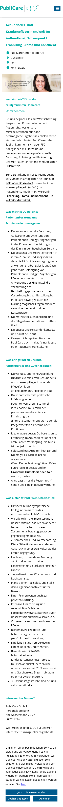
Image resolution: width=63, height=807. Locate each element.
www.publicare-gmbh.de (38, 732)
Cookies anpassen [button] (18, 798)
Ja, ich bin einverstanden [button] (32, 792)
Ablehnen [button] (44, 798)
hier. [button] (23, 784)
